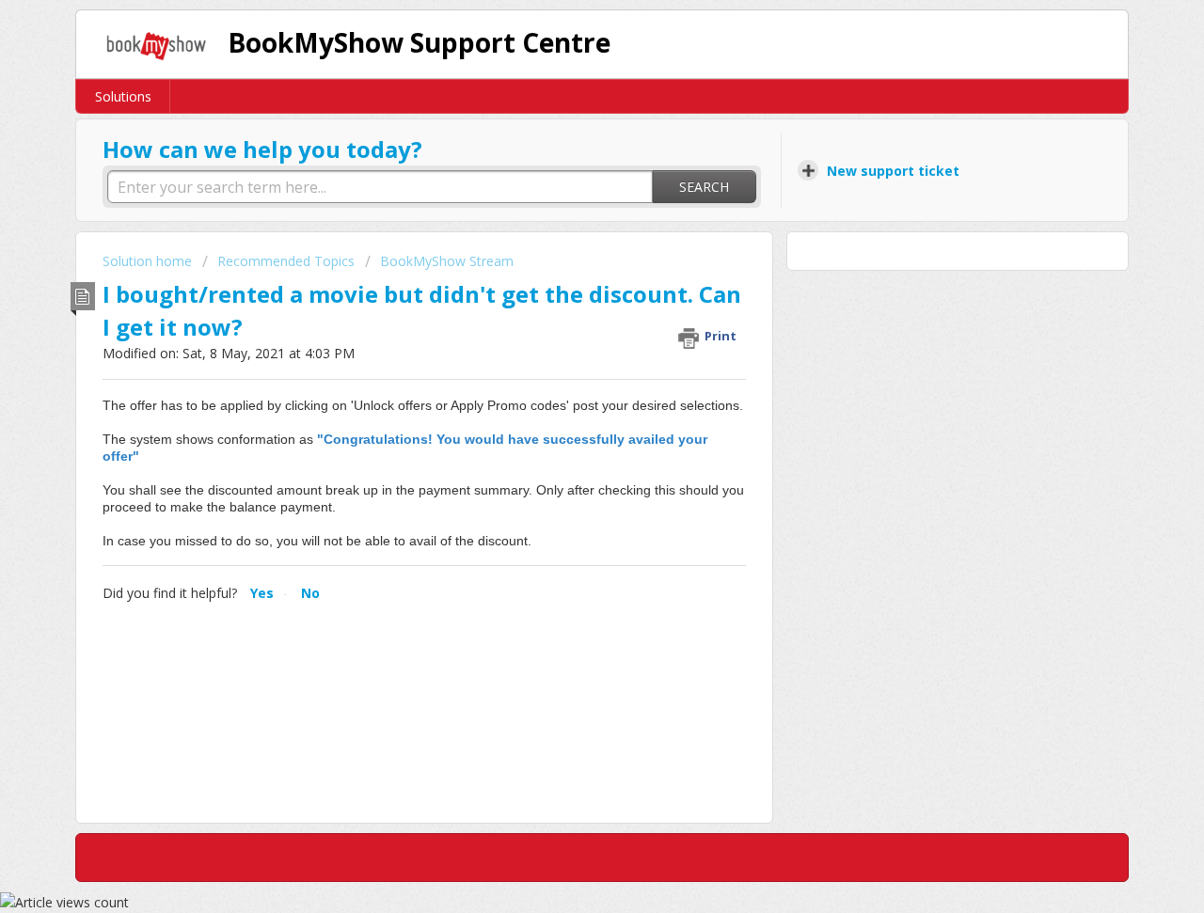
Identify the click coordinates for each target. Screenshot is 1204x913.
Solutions (123, 96)
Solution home (149, 261)
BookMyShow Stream (447, 261)
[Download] (567, 207)
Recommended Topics (286, 261)
